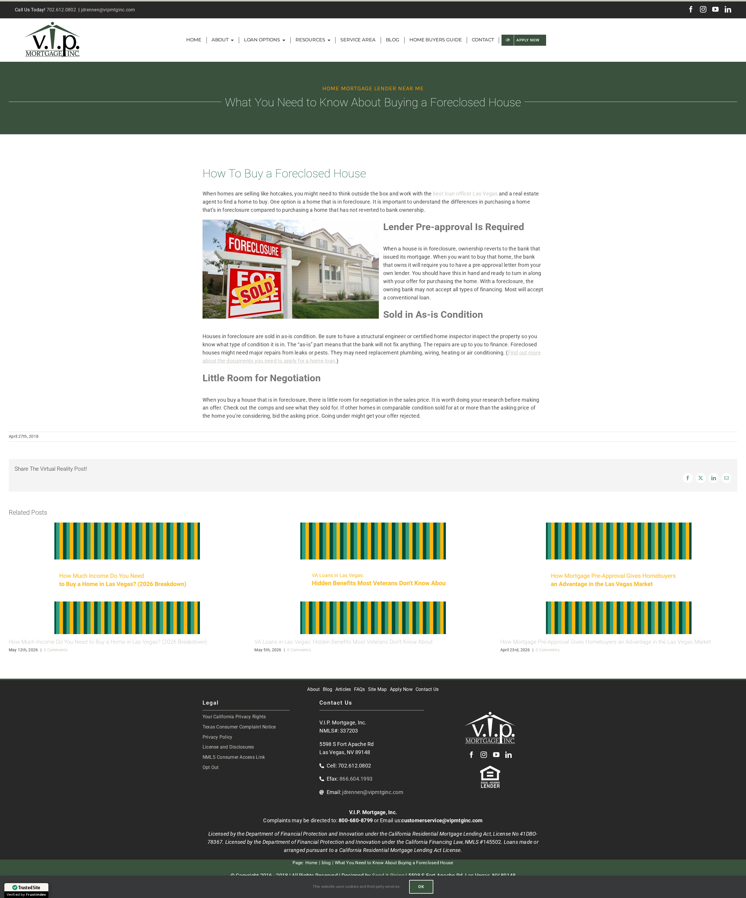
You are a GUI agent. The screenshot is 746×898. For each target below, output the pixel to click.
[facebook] (691, 9)
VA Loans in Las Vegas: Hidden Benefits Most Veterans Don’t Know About (98, 641)
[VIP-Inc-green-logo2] (52, 24)
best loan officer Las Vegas (465, 193)
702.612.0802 (61, 10)
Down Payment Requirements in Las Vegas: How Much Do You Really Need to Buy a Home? (611, 641)
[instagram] (703, 9)
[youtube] (715, 9)
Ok (421, 886)
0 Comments (53, 650)
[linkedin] (728, 9)
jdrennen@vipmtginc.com (108, 10)
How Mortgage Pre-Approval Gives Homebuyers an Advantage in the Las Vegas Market (359, 641)
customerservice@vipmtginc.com (442, 820)
